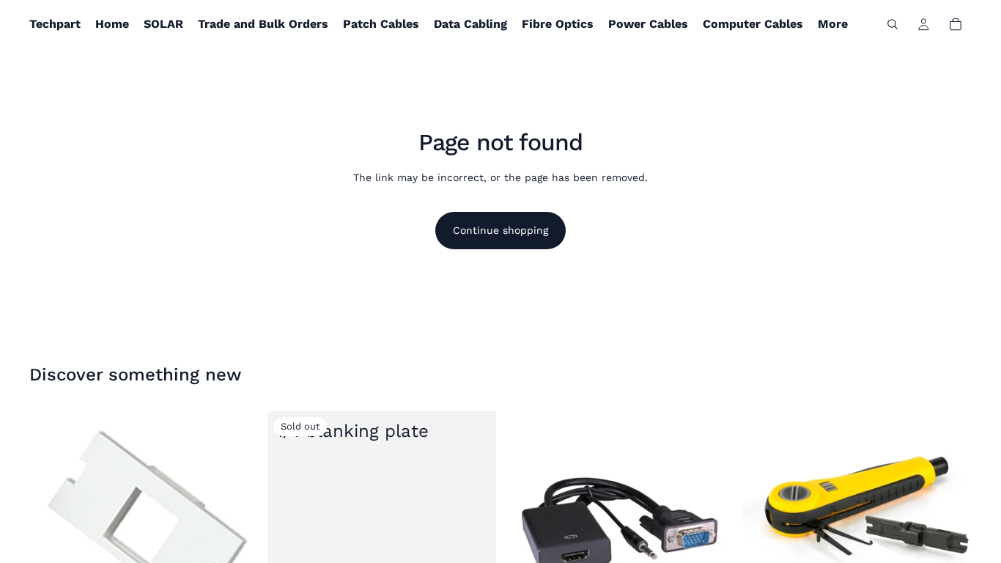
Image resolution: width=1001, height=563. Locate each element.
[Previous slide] (765, 497)
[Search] (892, 24)
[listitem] (832, 24)
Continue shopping (500, 230)
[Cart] (955, 24)
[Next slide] (950, 497)
